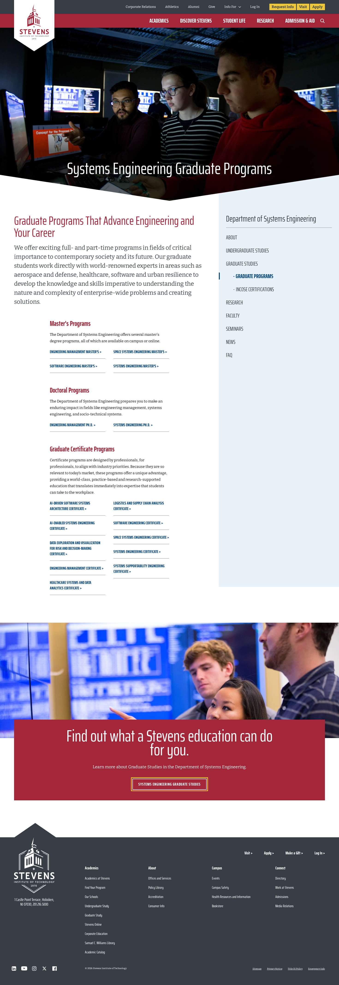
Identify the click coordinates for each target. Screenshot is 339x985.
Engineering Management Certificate (75, 568)
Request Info (283, 7)
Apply (317, 7)
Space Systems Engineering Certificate (140, 537)
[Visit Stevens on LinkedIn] (14, 968)
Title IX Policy (295, 968)
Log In (255, 7)
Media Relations (284, 906)
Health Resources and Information (231, 897)
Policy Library (156, 887)
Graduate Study (93, 915)
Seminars (234, 328)
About (231, 237)
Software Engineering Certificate (137, 523)
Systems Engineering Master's (134, 366)
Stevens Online (93, 924)
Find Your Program (95, 887)
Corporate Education (96, 934)
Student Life (234, 21)
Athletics (172, 7)
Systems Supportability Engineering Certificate (138, 569)
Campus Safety (220, 887)
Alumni (193, 7)
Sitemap (257, 968)
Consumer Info (156, 906)
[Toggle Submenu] (239, 6)
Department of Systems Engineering (271, 220)
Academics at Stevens (97, 878)
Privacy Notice (274, 968)
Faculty (233, 315)
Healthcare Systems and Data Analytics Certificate (70, 585)
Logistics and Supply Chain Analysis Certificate (138, 506)
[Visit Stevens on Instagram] (34, 968)
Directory (280, 878)
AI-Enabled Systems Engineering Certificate (72, 526)
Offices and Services (159, 878)
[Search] (322, 21)
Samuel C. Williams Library (100, 943)
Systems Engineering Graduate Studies (169, 784)
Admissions (281, 897)
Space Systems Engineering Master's (138, 351)
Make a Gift (292, 853)
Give (211, 7)
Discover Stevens (196, 21)
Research (265, 21)
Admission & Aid (300, 21)
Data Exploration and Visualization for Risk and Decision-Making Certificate (75, 548)
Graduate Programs (254, 276)
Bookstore (217, 906)
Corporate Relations (141, 7)
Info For (230, 7)
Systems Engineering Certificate (135, 551)
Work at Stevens (284, 887)
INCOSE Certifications (255, 289)
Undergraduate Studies (247, 250)
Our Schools (91, 897)
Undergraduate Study (97, 906)
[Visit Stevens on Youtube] (24, 968)
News (230, 342)
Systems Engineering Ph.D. (131, 425)
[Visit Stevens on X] (44, 968)
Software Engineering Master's (72, 366)
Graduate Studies (242, 263)
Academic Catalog (95, 952)
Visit (303, 7)
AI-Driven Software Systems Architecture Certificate (70, 506)
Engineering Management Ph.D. (71, 425)
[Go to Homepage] (34, 26)
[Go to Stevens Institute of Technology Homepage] (34, 865)
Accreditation (155, 897)
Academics (159, 21)
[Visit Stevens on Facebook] (55, 968)
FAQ (229, 355)
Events (216, 878)
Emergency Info (316, 968)
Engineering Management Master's (74, 351)
